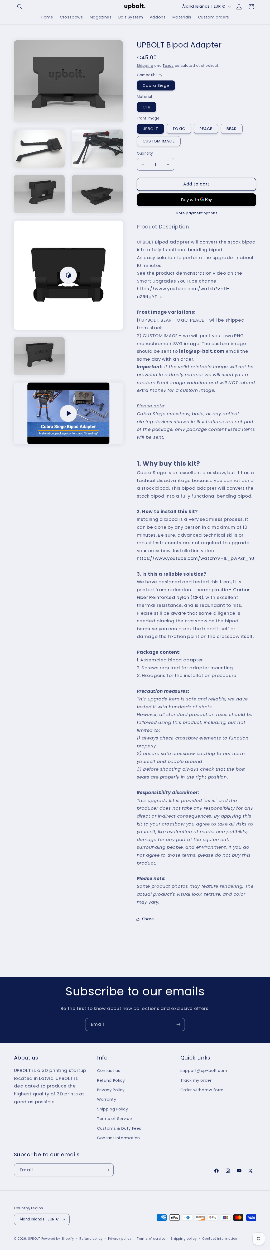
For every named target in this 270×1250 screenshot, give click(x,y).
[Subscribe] (178, 1024)
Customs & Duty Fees (119, 1128)
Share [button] (148, 919)
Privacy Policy (111, 1089)
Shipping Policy (112, 1109)
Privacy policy (119, 1239)
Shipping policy (184, 1239)
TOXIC (178, 128)
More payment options (197, 213)
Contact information (219, 1239)
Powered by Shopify (57, 1239)
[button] (20, 7)
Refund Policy (111, 1080)
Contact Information (118, 1138)
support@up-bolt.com (203, 1070)
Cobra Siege (156, 85)
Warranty (106, 1099)
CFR (147, 107)
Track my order (196, 1080)
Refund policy (91, 1239)
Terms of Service (114, 1118)
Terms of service (151, 1239)
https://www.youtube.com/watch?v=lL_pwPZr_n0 (195, 558)
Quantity (145, 153)
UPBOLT (150, 128)
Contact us (108, 1070)
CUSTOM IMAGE (159, 141)
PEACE (206, 128)
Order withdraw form (202, 1089)
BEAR (231, 128)
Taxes (168, 65)
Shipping (145, 65)
